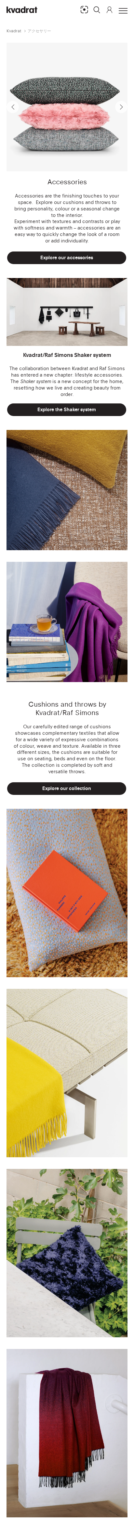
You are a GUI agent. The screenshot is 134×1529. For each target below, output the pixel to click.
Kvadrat (14, 30)
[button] (97, 9)
